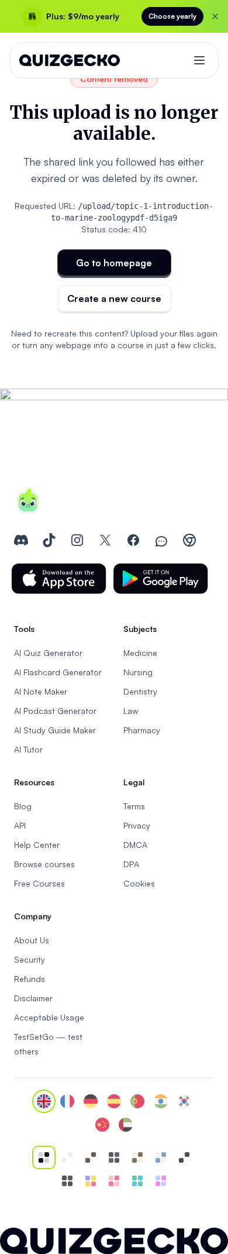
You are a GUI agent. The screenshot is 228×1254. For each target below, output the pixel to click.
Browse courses (44, 864)
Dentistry (140, 691)
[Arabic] (125, 1124)
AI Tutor (28, 749)
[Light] (67, 1157)
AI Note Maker (40, 691)
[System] (43, 1157)
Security (29, 959)
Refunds (29, 979)
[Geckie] (90, 1180)
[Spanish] (114, 1101)
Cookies (139, 883)
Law (130, 711)
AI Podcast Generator (55, 711)
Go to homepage (114, 263)
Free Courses (39, 883)
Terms (134, 806)
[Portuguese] (137, 1101)
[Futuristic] (137, 1180)
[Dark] (114, 1157)
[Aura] (114, 1180)
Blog (23, 806)
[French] (67, 1101)
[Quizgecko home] (69, 60)
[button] (59, 579)
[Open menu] (199, 60)
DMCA (135, 845)
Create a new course (114, 298)
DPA (131, 864)
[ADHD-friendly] (160, 1157)
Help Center (37, 845)
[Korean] (184, 1101)
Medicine (140, 653)
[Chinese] (102, 1124)
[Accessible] (184, 1157)
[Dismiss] (215, 16)
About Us (31, 940)
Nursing (138, 672)
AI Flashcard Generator (58, 672)
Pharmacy (141, 730)
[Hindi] (160, 1101)
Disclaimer (33, 998)
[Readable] (90, 1157)
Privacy (136, 825)
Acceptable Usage (49, 1017)
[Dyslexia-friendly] (137, 1157)
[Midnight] (67, 1180)
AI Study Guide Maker (55, 730)
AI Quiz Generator (48, 653)
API (20, 825)
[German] (90, 1101)
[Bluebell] (160, 1180)
